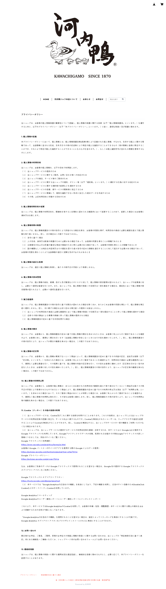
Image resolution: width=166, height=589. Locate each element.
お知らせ (87, 99)
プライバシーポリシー (28, 575)
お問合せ (99, 99)
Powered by (80, 584)
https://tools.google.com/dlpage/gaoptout (40, 481)
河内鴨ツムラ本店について (66, 99)
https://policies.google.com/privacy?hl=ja (40, 459)
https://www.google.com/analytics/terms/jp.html (43, 444)
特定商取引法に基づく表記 (51, 575)
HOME (46, 99)
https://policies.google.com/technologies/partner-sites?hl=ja (49, 452)
